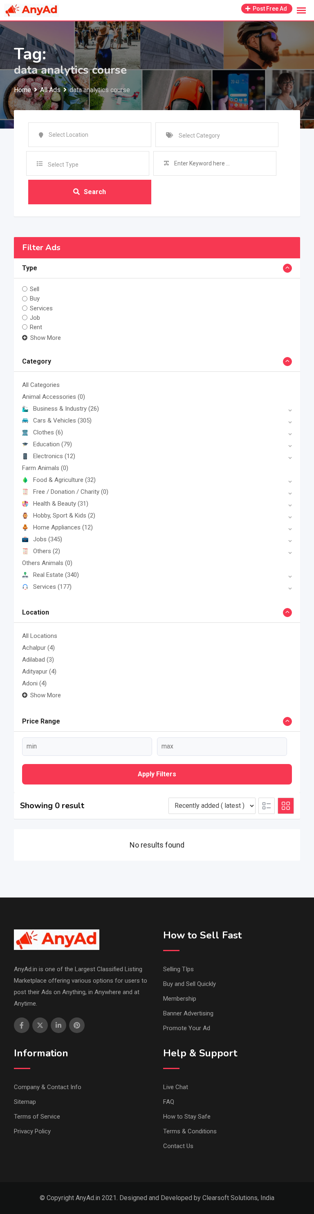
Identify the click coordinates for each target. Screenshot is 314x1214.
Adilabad (38, 659)
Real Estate (56, 575)
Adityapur (39, 671)
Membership (179, 998)
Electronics (54, 456)
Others (46, 551)
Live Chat (175, 1087)
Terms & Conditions (190, 1131)
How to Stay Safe (187, 1116)
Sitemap (25, 1101)
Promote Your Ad (186, 1028)
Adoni (34, 683)
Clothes (48, 432)
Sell (34, 289)
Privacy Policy (32, 1131)
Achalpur (38, 647)
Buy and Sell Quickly (189, 984)
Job (35, 317)
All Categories (41, 385)
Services (41, 308)
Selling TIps (178, 969)
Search (95, 192)
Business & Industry (66, 408)
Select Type (63, 164)
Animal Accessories (53, 396)
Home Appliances (63, 527)
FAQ (168, 1101)
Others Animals (47, 563)
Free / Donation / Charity (70, 491)
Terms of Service (37, 1116)
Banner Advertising (188, 1013)
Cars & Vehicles (62, 420)
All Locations (39, 636)
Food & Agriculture (64, 480)
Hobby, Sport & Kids (64, 515)
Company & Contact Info (47, 1087)
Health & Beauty (60, 503)
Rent (36, 327)
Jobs (47, 539)
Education (52, 444)
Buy (35, 298)
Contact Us (178, 1146)
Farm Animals (45, 468)
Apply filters (157, 774)
